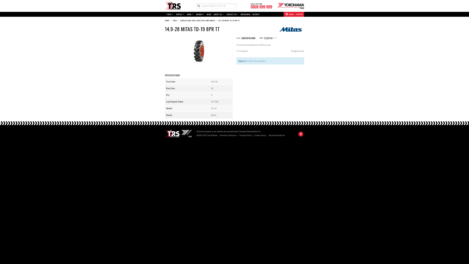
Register (299, 14)
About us (218, 14)
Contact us (231, 14)
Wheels (179, 14)
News (209, 14)
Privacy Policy (246, 135)
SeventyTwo (279, 135)
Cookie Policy (260, 135)
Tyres (168, 14)
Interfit (256, 14)
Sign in (241, 61)
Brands (199, 14)
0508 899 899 (261, 7)
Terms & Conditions (227, 135)
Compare (243, 51)
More (189, 14)
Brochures (245, 14)
